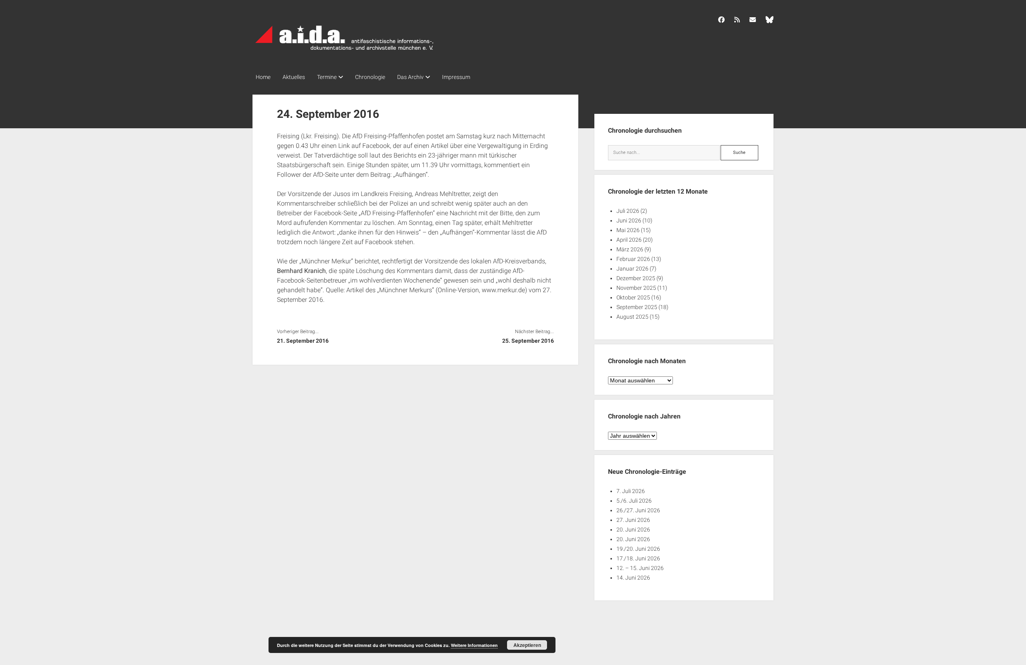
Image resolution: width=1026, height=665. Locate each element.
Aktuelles (294, 77)
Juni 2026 (628, 220)
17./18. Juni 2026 (638, 558)
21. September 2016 (303, 341)
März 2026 (629, 249)
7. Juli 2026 (630, 491)
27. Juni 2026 (633, 520)
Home (263, 77)
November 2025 (636, 288)
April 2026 (629, 239)
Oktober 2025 (633, 297)
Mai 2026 (628, 230)
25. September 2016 (527, 341)
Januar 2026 (632, 268)
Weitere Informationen (474, 645)
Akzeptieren (527, 645)
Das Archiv (410, 77)
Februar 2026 (633, 259)
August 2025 (632, 316)
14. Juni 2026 (633, 577)
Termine (327, 77)
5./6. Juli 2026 (634, 500)
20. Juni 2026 (633, 529)
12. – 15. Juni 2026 (640, 568)
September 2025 (636, 307)
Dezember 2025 (635, 278)
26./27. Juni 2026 (638, 510)
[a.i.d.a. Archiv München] (344, 52)
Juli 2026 (627, 211)
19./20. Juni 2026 (638, 549)
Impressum (456, 77)
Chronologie (370, 77)
